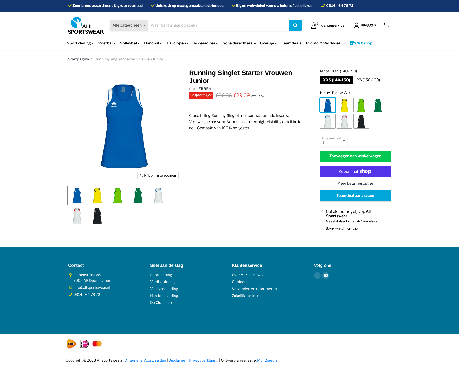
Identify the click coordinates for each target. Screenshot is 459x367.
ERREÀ (204, 89)
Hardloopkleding (164, 296)
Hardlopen (176, 43)
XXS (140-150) (336, 80)
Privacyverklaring (204, 360)
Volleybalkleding (164, 289)
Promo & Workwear (324, 43)
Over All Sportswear (249, 275)
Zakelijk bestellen (247, 296)
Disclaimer (178, 360)
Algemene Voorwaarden (145, 360)
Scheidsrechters (238, 43)
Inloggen (368, 25)
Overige (267, 43)
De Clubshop (161, 303)
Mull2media (267, 360)
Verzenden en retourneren (254, 289)
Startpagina (78, 59)
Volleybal (128, 43)
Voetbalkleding (163, 282)
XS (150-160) (368, 80)
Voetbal (105, 43)
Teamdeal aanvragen (355, 195)
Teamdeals (291, 43)
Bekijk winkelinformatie (342, 228)
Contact (239, 282)
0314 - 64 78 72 (340, 6)
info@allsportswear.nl (91, 287)
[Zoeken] (295, 25)
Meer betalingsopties (355, 183)
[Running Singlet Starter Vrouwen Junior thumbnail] (77, 195)
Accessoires (204, 43)
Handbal (152, 43)
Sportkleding (79, 43)
